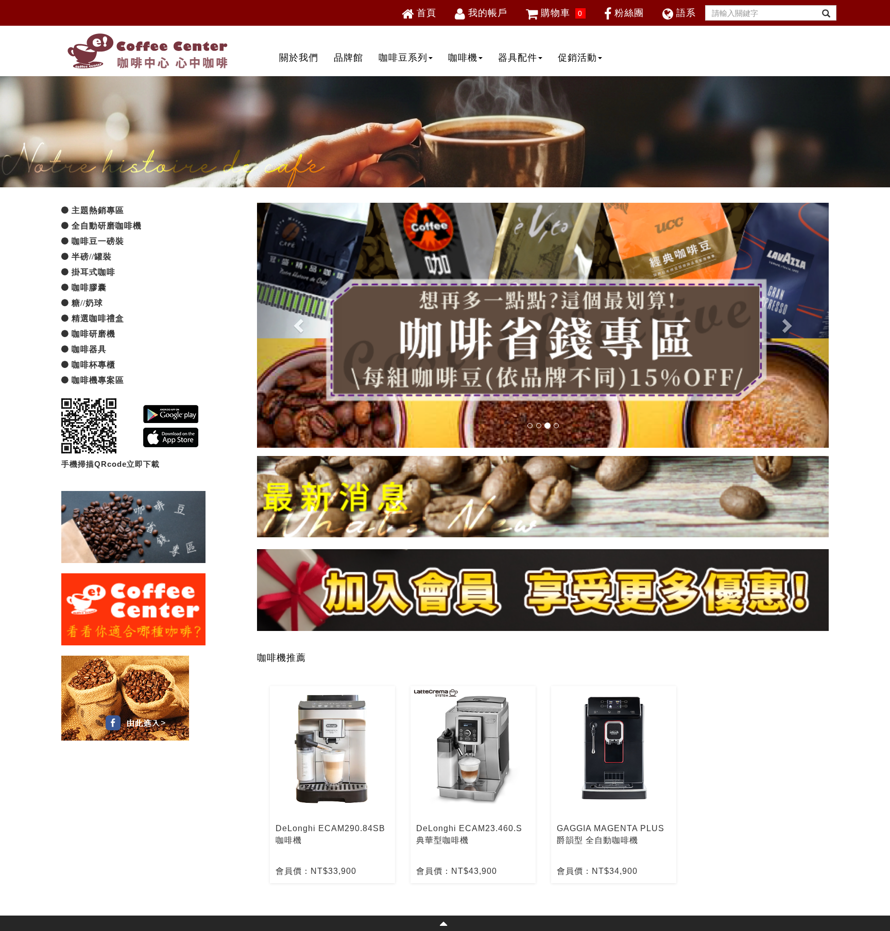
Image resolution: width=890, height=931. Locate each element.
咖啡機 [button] (462, 57)
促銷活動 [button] (577, 57)
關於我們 (298, 57)
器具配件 (517, 57)
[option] (332, 784)
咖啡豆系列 (403, 57)
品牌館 (348, 57)
